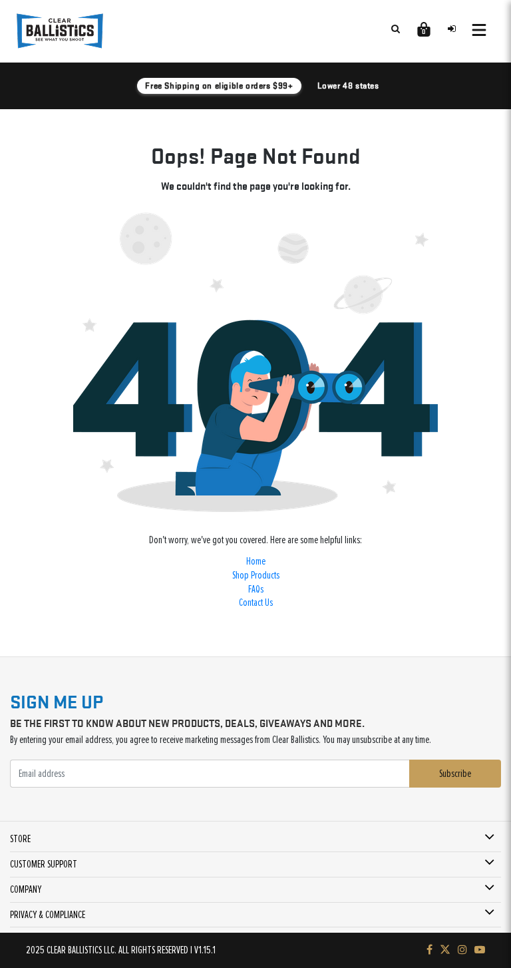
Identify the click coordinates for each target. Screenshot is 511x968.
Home (255, 561)
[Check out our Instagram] (462, 950)
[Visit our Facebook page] (429, 950)
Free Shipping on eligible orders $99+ (219, 86)
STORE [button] (20, 839)
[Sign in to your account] (451, 28)
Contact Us (256, 602)
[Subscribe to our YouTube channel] (479, 950)
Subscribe (455, 773)
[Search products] (395, 28)
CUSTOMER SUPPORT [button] (43, 864)
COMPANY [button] (25, 889)
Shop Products (255, 575)
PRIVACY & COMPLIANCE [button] (47, 914)
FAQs (255, 589)
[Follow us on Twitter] (445, 950)
